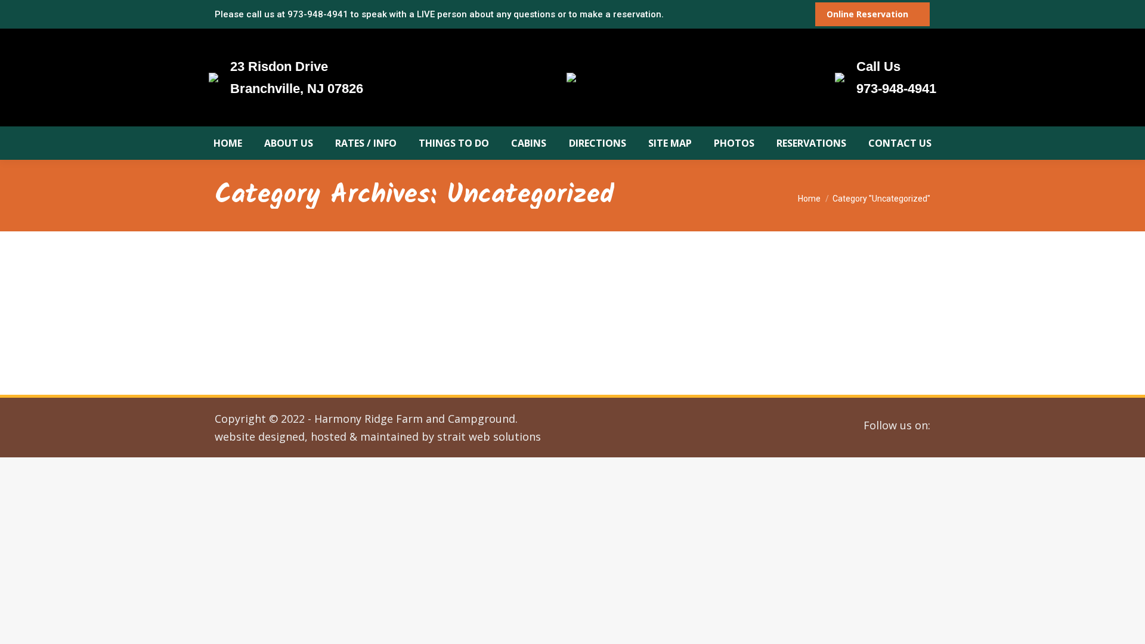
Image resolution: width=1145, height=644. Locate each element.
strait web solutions (489, 436)
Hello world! (263, 294)
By (334, 314)
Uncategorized (256, 314)
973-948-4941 (317, 14)
